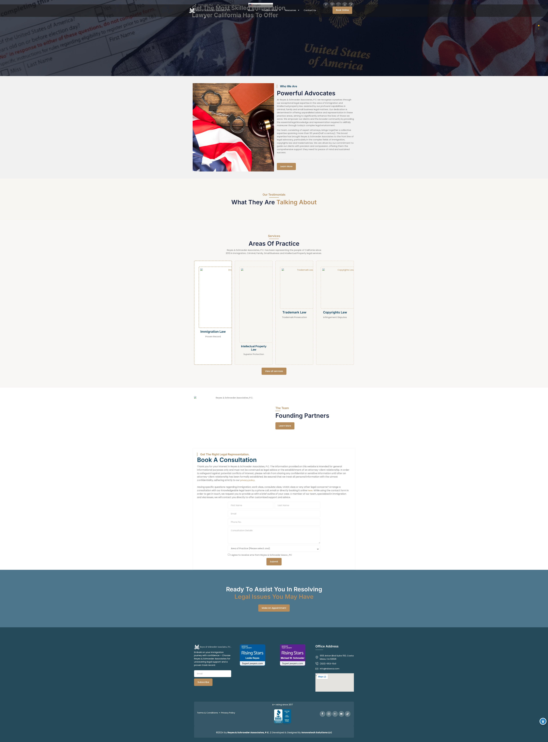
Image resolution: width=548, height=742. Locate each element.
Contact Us (310, 10)
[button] (538, 25)
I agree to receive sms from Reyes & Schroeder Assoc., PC (261, 554)
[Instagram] (329, 714)
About (251, 10)
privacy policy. (247, 480)
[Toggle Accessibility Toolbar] (543, 721)
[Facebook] (322, 714)
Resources (290, 10)
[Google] (335, 714)
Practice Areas (269, 10)
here (310, 490)
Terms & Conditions (207, 712)
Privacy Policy (228, 712)
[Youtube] (341, 714)
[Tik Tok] (347, 714)
